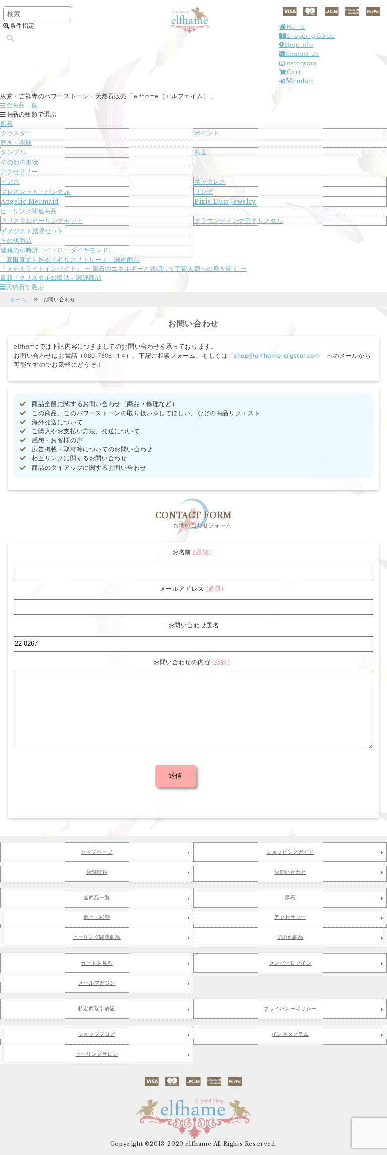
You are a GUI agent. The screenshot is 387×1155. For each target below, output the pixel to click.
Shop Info (298, 44)
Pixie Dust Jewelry (225, 201)
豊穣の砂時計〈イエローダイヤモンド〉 (58, 250)
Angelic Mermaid (30, 201)
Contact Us (302, 53)
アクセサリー (19, 172)
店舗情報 (96, 872)
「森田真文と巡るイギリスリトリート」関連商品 (70, 259)
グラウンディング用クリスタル (238, 220)
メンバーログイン (290, 963)
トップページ (97, 852)
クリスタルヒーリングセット (42, 220)
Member (300, 81)
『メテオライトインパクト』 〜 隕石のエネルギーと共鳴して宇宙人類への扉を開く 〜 (123, 268)
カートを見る (97, 963)
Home (296, 26)
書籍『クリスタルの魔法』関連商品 (51, 277)
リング (203, 191)
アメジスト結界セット (32, 231)
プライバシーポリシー (290, 1009)
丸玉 (200, 152)
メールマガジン (96, 983)
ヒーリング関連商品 (28, 211)
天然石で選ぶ (25, 287)
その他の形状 (20, 162)
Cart (294, 72)
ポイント (206, 133)
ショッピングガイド (290, 852)
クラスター (16, 133)
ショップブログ (96, 1034)
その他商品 (16, 240)
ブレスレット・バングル (36, 191)
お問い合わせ (290, 872)
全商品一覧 (22, 105)
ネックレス (210, 181)
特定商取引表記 (96, 1009)
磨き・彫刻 (16, 142)
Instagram (300, 63)
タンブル (13, 152)
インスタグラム (290, 1034)
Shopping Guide (311, 35)
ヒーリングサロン (97, 1054)
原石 (6, 123)
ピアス (10, 181)
